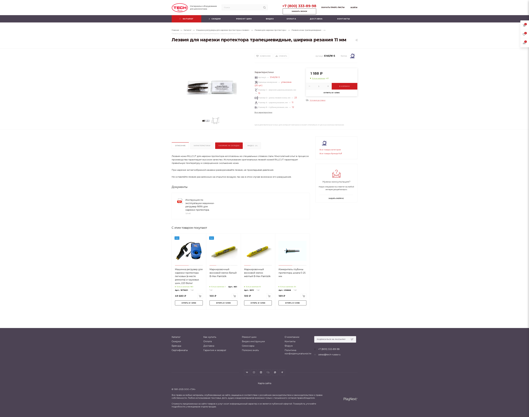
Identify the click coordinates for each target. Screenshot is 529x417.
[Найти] (264, 7)
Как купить (209, 337)
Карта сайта (264, 383)
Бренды (176, 346)
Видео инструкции (253, 341)
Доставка (208, 346)
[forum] (268, 372)
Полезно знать (250, 350)
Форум (289, 346)
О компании (292, 337)
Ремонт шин (249, 337)
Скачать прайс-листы (333, 7)
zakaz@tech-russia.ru (329, 354)
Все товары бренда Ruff (331, 153)
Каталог (176, 337)
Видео (252, 146)
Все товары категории (330, 150)
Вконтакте (247, 372)
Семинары (248, 346)
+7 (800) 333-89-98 (299, 6)
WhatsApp (275, 372)
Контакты (290, 341)
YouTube (254, 372)
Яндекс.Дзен (261, 372)
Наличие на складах (228, 146)
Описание (180, 146)
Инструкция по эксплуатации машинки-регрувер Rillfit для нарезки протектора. (199, 205)
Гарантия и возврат (214, 350)
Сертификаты (180, 350)
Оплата (207, 341)
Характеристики (202, 146)
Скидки (176, 341)
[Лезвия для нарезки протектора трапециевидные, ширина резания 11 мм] (211, 88)
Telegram (282, 372)
